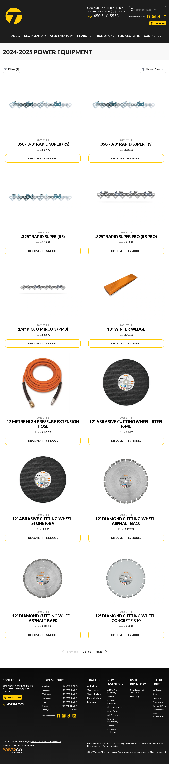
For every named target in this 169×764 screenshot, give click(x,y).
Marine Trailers (94, 698)
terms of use (143, 752)
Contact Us (152, 35)
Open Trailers (93, 690)
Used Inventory (61, 35)
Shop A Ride (21, 745)
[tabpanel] (60, 698)
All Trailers (92, 686)
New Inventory (35, 35)
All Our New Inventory (112, 691)
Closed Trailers (94, 694)
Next (99, 651)
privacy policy (128, 752)
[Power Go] (32, 750)
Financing (84, 35)
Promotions (105, 35)
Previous (72, 651)
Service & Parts (129, 35)
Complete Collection (112, 730)
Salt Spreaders (113, 715)
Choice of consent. (158, 752)
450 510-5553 (106, 15)
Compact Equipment (112, 701)
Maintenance (158, 709)
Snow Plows (112, 711)
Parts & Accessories (158, 715)
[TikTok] (159, 17)
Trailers (14, 35)
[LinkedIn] (164, 17)
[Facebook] (149, 17)
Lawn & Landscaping (112, 720)
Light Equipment (114, 707)
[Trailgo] (14, 16)
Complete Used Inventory (137, 691)
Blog (155, 694)
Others (110, 725)
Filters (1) (13, 69)
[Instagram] (154, 17)
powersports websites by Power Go (45, 741)
